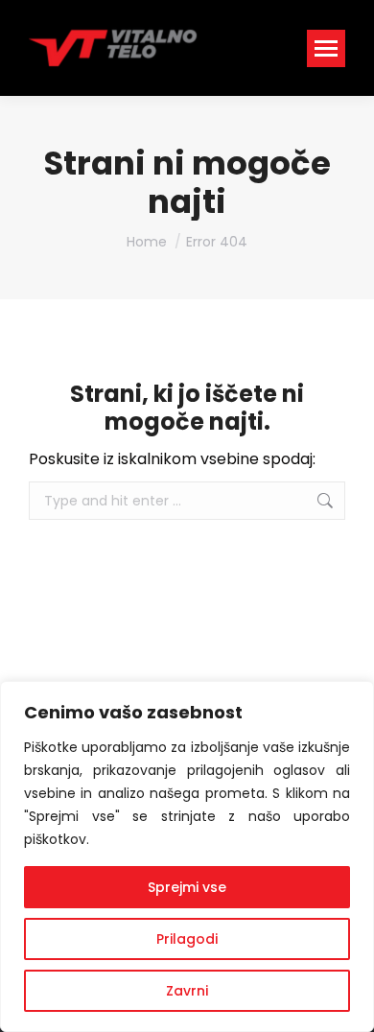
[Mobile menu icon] (326, 48)
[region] (187, 856)
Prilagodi (187, 939)
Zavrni (187, 990)
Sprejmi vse (187, 887)
